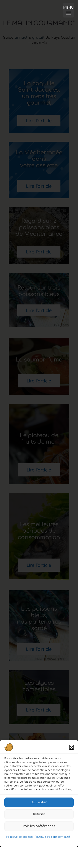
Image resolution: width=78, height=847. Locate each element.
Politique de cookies (19, 836)
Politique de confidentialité (52, 836)
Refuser (39, 814)
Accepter (39, 802)
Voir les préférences (39, 826)
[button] (71, 747)
